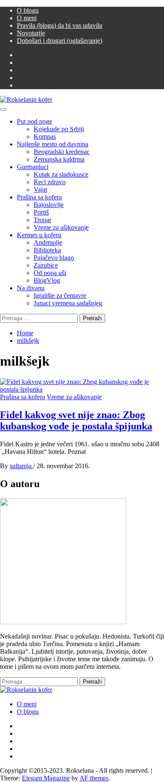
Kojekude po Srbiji (59, 129)
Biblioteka (47, 250)
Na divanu (31, 288)
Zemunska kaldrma (59, 159)
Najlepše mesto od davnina (52, 144)
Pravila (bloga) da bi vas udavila (59, 25)
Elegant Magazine (46, 778)
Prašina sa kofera (39, 197)
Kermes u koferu (39, 235)
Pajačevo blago (54, 257)
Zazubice (46, 265)
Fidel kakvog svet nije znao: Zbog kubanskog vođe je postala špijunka (76, 420)
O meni (27, 17)
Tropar (42, 219)
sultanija (21, 465)
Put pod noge (34, 121)
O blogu (28, 10)
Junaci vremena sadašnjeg (68, 303)
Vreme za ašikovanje (61, 227)
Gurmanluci (32, 166)
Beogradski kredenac (62, 151)
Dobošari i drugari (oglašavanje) (59, 40)
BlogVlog (47, 280)
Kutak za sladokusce (61, 174)
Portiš (41, 212)
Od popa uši (50, 272)
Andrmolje (48, 242)
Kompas (45, 136)
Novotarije (31, 33)
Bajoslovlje (48, 204)
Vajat (40, 189)
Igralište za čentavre (60, 295)
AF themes (93, 778)
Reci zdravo (50, 182)
